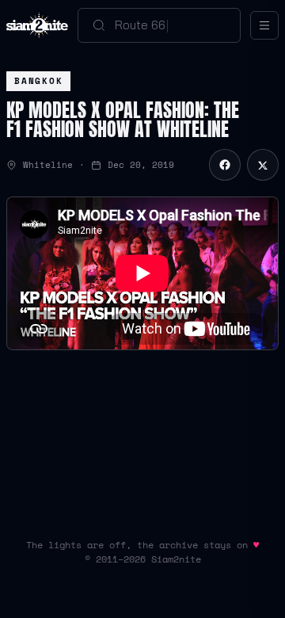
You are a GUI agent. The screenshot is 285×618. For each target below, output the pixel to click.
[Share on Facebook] (225, 165)
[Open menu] (264, 25)
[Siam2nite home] (37, 25)
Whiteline (48, 164)
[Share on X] (263, 165)
